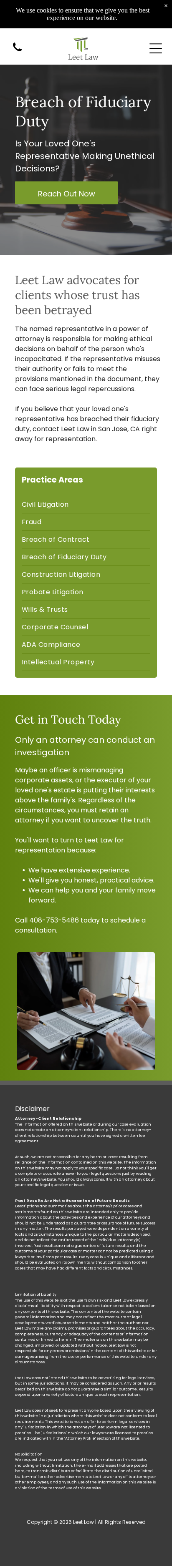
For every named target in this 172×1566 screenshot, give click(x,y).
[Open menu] (155, 48)
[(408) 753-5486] (17, 52)
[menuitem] (86, 504)
